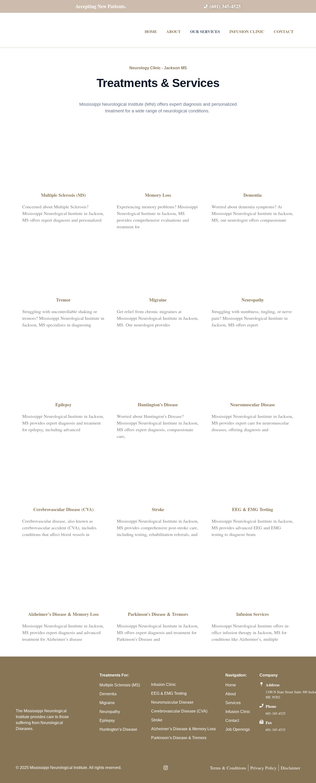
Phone (271, 706)
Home (151, 31)
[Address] (261, 684)
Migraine (158, 300)
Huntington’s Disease (158, 404)
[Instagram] (165, 767)
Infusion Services (252, 614)
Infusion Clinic (246, 31)
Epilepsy (63, 404)
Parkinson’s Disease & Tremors (158, 614)
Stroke (158, 509)
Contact (284, 31)
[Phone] (261, 706)
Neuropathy (252, 300)
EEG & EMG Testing (252, 509)
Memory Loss (158, 195)
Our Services (205, 31)
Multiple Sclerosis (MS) (63, 195)
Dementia (252, 195)
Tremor (63, 300)
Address (272, 685)
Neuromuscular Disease (252, 404)
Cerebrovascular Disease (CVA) (63, 509)
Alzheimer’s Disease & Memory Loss (63, 614)
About (173, 31)
